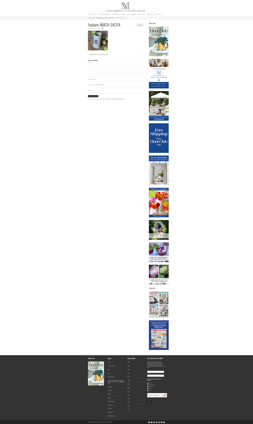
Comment (90, 62)
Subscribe (157, 14)
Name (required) (91, 79)
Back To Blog (139, 25)
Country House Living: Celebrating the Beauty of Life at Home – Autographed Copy (116, 382)
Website (89, 90)
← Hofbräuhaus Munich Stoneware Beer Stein (98, 54)
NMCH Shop (150, 386)
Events (149, 390)
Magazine (133, 14)
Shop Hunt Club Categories (104, 14)
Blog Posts (150, 383)
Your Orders (110, 412)
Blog (128, 14)
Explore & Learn (141, 14)
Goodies (109, 397)
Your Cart (110, 408)
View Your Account (112, 416)
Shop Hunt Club (92, 14)
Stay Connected (111, 401)
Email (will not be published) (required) (96, 84)
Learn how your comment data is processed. (114, 99)
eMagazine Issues (151, 384)
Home (109, 362)
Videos (109, 394)
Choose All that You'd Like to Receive (154, 379)
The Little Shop (115, 14)
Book (149, 388)
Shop (109, 373)
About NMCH (150, 14)
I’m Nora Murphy (111, 366)
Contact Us (110, 405)
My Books (123, 14)
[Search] (162, 14)
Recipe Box (110, 390)
